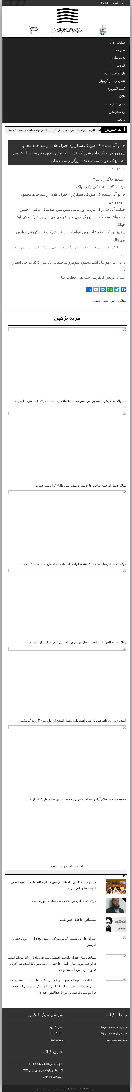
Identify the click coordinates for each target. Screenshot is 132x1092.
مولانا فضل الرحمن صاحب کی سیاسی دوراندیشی (64, 901)
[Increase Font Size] (15, 170)
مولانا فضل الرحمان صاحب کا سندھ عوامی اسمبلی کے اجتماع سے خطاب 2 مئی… (73, 564)
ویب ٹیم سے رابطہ (116, 1039)
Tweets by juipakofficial (66, 866)
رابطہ (121, 119)
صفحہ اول (117, 42)
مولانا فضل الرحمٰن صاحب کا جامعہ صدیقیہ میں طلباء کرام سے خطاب (81, 485)
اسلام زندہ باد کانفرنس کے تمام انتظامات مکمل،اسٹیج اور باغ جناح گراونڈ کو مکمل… (71, 720)
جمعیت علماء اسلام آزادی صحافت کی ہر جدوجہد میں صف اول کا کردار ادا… (75, 799)
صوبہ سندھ (100, 300)
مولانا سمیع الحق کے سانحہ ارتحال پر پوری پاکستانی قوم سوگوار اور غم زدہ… (75, 642)
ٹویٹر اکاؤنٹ (56, 1033)
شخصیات (118, 58)
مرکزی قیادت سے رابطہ (113, 1027)
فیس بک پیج (56, 1027)
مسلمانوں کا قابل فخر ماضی (77, 920)
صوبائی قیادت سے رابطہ (113, 1033)
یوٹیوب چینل (56, 1039)
